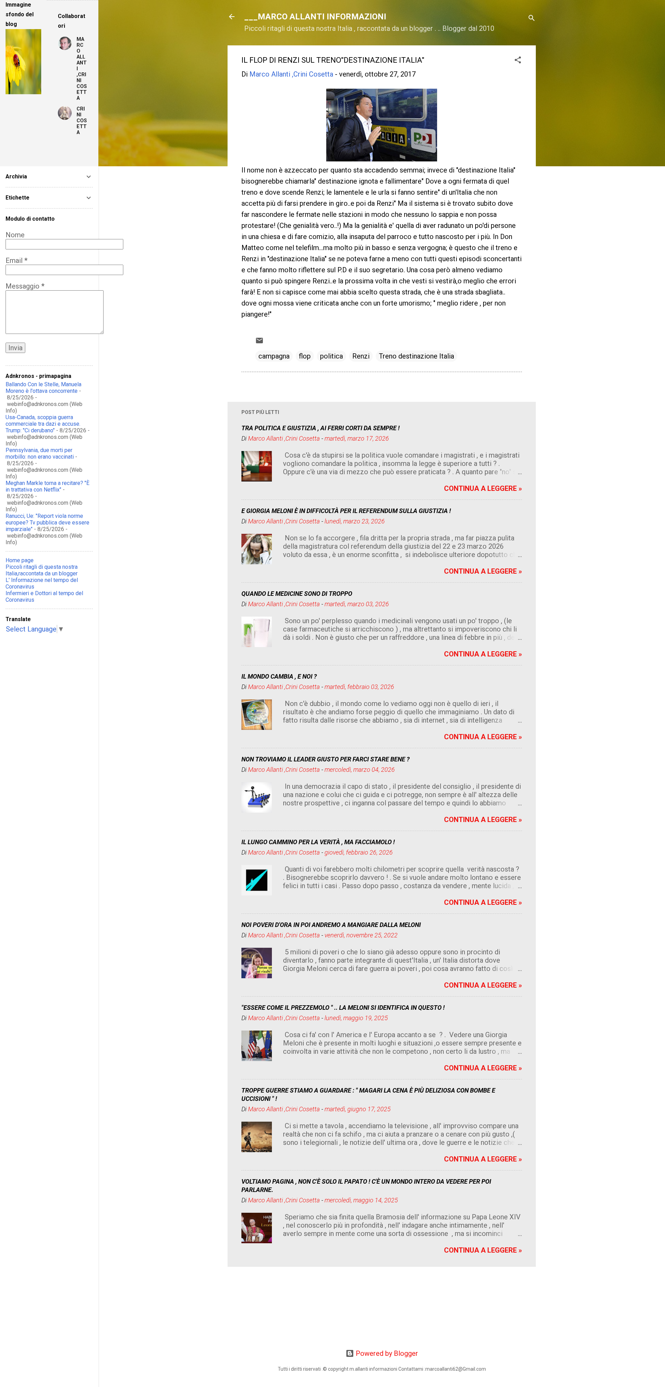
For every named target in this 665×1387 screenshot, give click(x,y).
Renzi (361, 356)
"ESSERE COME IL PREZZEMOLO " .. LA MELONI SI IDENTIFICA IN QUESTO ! (343, 1007)
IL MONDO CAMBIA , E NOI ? (279, 676)
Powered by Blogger (386, 1353)
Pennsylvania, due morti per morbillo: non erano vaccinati (40, 453)
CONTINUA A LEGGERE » (483, 488)
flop (305, 356)
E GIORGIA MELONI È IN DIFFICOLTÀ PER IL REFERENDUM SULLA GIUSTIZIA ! (346, 510)
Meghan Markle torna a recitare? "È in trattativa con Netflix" (47, 486)
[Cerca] (531, 18)
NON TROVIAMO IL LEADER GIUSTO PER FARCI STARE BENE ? (325, 759)
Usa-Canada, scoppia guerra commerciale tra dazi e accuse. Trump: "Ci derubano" (43, 424)
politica (331, 356)
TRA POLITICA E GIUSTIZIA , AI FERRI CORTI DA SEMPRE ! (320, 428)
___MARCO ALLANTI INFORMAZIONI (315, 16)
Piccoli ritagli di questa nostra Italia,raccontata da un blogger (42, 570)
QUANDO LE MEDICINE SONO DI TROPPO (296, 593)
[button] (518, 61)
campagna (274, 356)
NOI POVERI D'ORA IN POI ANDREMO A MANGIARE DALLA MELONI (331, 924)
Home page (20, 560)
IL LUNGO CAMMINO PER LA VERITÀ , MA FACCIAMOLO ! (318, 842)
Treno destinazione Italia (416, 356)
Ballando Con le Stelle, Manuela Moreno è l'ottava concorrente (43, 387)
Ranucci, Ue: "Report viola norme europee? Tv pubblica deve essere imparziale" (47, 522)
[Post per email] (259, 342)
